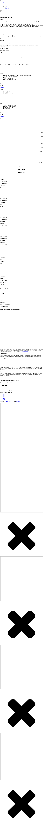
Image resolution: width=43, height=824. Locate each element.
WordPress (18, 401)
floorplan (2, 71)
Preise (4, 3)
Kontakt (4, 5)
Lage (3, 4)
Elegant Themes (8, 401)
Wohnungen (5, 2)
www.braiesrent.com (24, 351)
